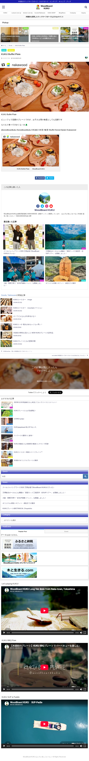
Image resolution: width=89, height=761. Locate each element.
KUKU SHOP (51, 13)
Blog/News (62, 13)
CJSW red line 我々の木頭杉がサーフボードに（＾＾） (17, 351)
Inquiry (83, 13)
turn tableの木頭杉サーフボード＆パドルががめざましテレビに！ (69, 355)
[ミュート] (81, 632)
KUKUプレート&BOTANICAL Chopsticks (17, 508)
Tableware (11, 50)
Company (73, 13)
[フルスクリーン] (85, 632)
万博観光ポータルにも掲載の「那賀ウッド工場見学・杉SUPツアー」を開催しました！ (34, 492)
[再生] (4, 632)
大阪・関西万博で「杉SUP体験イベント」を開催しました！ (24, 498)
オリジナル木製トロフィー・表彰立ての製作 (19, 503)
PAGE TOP (85, 736)
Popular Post (22, 531)
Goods (4, 50)
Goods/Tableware (40, 13)
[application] (44, 610)
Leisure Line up (16, 13)
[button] (3, 34)
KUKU (5, 13)
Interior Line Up (28, 13)
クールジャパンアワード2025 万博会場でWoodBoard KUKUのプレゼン (28, 487)
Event (66, 531)
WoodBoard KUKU (45, 210)
